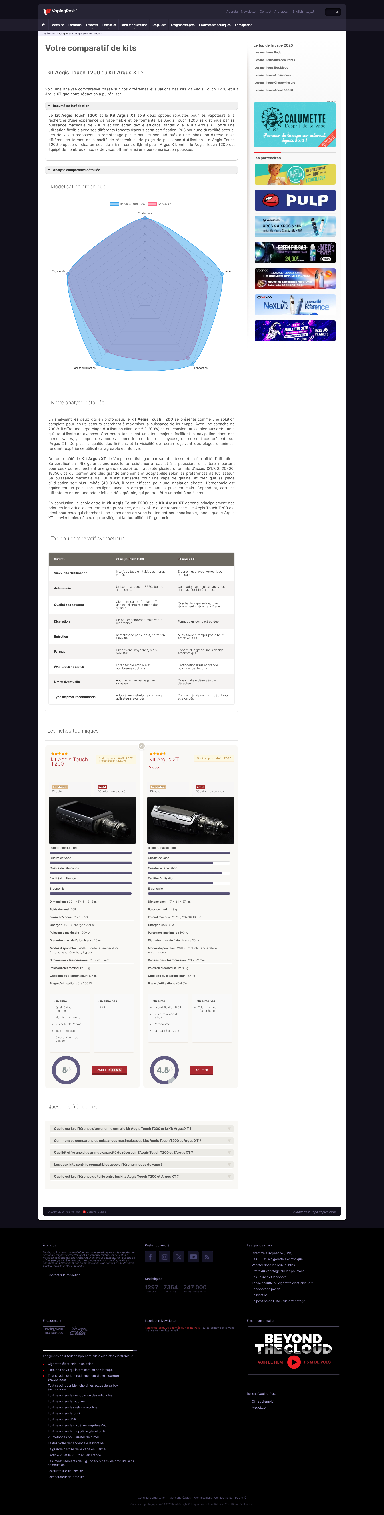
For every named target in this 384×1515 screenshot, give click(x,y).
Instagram (164, 1257)
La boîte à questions (134, 25)
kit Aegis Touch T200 (69, 761)
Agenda (232, 11)
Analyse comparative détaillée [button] (76, 170)
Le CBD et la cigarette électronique (277, 1259)
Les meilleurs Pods (268, 52)
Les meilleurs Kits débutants (275, 60)
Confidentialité (223, 1497)
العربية (310, 11)
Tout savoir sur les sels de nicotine (72, 1407)
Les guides (159, 25)
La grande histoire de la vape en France (77, 1449)
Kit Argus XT (164, 759)
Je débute (57, 25)
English (298, 11)
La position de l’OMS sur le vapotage (278, 1301)
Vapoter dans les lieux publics (273, 1265)
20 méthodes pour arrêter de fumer (73, 1437)
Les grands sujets (182, 25)
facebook (150, 1257)
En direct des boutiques (214, 25)
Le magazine (243, 25)
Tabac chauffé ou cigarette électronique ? (282, 1283)
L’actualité (74, 25)
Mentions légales (180, 1497)
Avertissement (203, 1497)
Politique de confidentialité (204, 1504)
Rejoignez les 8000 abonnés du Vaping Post (172, 1327)
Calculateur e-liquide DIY (66, 1471)
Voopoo (154, 767)
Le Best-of (109, 25)
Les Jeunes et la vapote (269, 1277)
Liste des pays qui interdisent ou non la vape (80, 1370)
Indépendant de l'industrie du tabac (54, 1330)
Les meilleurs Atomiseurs (273, 75)
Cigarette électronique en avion (70, 1364)
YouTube (193, 1257)
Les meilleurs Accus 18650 (274, 90)
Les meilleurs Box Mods (271, 67)
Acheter (109, 1069)
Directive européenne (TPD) (272, 1253)
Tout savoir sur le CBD (64, 1413)
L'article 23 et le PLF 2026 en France (74, 1455)
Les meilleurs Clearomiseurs (275, 82)
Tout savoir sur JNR (62, 1419)
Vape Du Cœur (78, 1330)
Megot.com (260, 1407)
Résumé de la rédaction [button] (71, 106)
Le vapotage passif (266, 1289)
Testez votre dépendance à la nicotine (76, 1443)
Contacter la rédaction (64, 1275)
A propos (281, 11)
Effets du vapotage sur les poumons (278, 1271)
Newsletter (249, 11)
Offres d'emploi (263, 1401)
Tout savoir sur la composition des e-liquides (80, 1395)
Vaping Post (78, 8)
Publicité (240, 1497)
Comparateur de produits (66, 1477)
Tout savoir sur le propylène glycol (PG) (76, 1431)
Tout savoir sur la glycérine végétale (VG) (78, 1425)
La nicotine (260, 1295)
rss (207, 1257)
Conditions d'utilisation (152, 1497)
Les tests (92, 25)
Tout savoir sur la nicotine (66, 1401)
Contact (265, 11)
